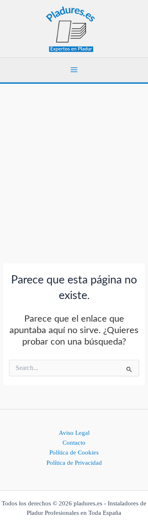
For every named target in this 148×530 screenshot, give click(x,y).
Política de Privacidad (74, 462)
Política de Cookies (74, 452)
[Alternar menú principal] (74, 69)
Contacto (74, 442)
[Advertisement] (74, 161)
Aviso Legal (74, 432)
